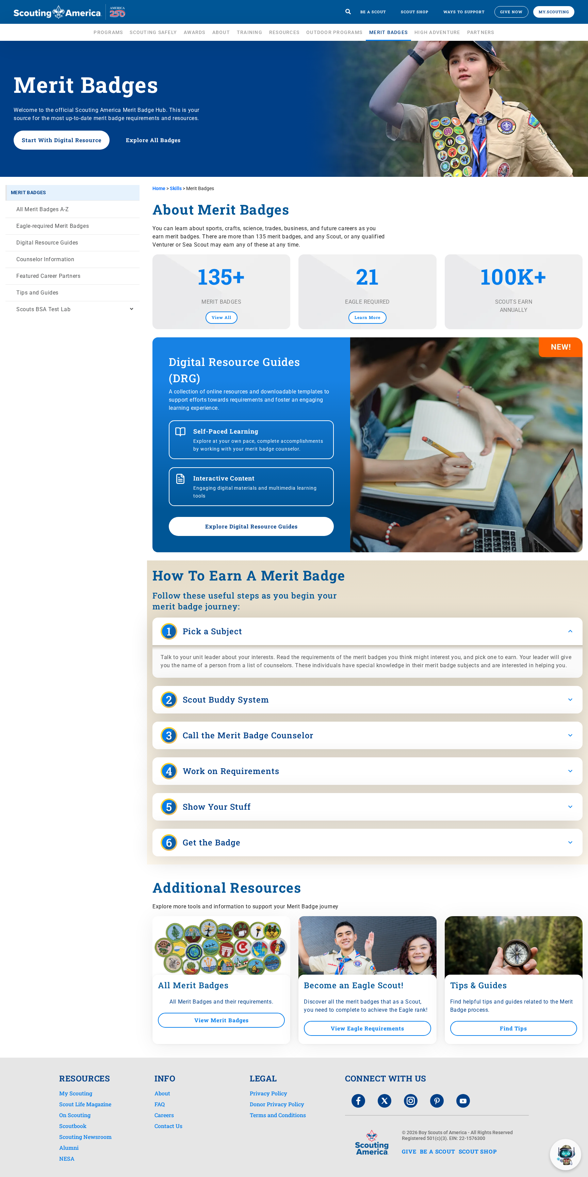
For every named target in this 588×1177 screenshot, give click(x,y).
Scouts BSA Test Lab (43, 309)
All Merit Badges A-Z (42, 209)
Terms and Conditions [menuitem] (278, 1115)
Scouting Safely (153, 32)
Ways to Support (464, 11)
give (409, 1151)
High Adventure (437, 32)
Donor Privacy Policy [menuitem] (277, 1104)
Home (158, 188)
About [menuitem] (162, 1093)
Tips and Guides (37, 292)
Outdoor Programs (334, 32)
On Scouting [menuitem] (75, 1115)
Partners (480, 32)
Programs (108, 32)
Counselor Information (45, 259)
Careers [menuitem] (164, 1115)
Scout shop (414, 11)
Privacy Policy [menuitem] (268, 1093)
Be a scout (373, 11)
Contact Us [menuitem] (168, 1126)
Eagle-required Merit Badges (52, 226)
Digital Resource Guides (47, 242)
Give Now (511, 11)
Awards (195, 32)
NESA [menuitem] (67, 1158)
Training (249, 32)
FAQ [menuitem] (159, 1104)
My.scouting (554, 11)
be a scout (437, 1151)
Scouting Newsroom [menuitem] (85, 1137)
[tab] (367, 631)
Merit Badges (388, 32)
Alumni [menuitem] (69, 1147)
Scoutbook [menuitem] (72, 1126)
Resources (284, 32)
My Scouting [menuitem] (75, 1093)
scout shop (478, 1151)
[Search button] (348, 11)
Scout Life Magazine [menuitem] (85, 1104)
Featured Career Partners (48, 276)
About (221, 32)
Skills (176, 188)
